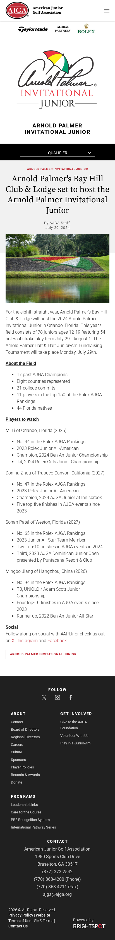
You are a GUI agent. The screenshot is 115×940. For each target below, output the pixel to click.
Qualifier (57, 153)
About (18, 713)
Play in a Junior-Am (75, 743)
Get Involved (76, 713)
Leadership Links (24, 805)
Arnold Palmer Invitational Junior (57, 168)
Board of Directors (25, 729)
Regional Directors (25, 737)
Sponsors (18, 760)
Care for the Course (26, 812)
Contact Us (18, 926)
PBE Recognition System (30, 820)
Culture (16, 752)
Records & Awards (25, 775)
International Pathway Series (33, 827)
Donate (16, 782)
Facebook (57, 640)
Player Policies (22, 767)
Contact (17, 722)
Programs (23, 796)
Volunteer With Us (74, 736)
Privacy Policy (20, 915)
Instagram (28, 640)
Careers (17, 744)
